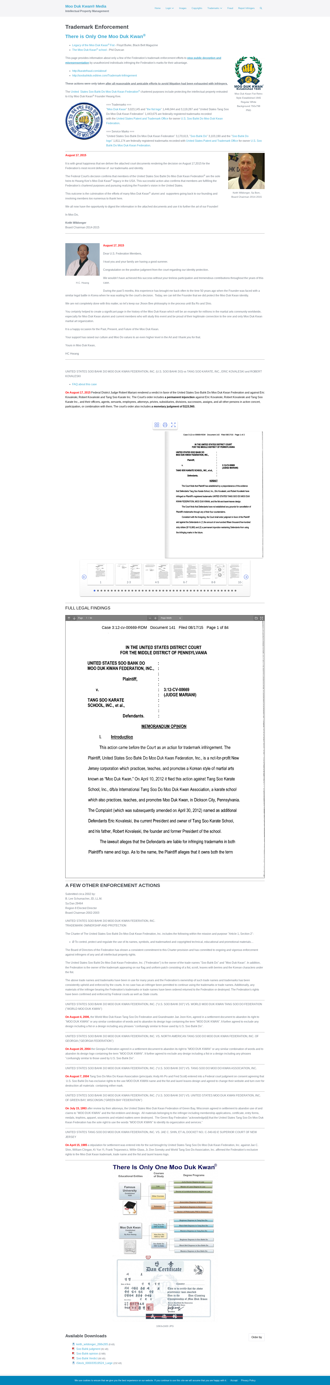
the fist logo (154, 109)
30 (194, 591)
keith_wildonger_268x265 (92, 1344)
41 (232, 591)
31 (198, 591)
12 (132, 591)
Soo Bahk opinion (87, 1353)
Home (158, 8)
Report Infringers (246, 8)
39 (225, 591)
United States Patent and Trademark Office (142, 118)
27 (184, 591)
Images (182, 8)
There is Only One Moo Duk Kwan (105, 36)
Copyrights (197, 8)
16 (146, 591)
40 (228, 591)
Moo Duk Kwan (116, 109)
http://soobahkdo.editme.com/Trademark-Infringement (104, 75)
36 (215, 591)
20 (160, 591)
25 (177, 591)
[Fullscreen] (173, 425)
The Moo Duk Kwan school (89, 49)
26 (180, 591)
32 (201, 591)
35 (211, 591)
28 (187, 591)
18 (153, 591)
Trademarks (213, 8)
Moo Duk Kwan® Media (85, 6)
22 (167, 591)
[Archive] (157, 425)
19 (156, 591)
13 (136, 591)
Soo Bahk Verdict (86, 1358)
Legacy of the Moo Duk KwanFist (93, 45)
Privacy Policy (248, 1380)
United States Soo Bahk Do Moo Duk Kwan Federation (105, 91)
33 (204, 591)
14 (139, 591)
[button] (261, 8)
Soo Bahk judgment (88, 1348)
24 (173, 591)
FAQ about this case (84, 384)
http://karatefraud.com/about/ (89, 70)
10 (125, 591)
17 (149, 591)
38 (222, 591)
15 (143, 591)
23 (170, 591)
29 (191, 591)
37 (218, 591)
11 (129, 591)
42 (235, 591)
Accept (234, 1380)
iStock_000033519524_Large (94, 1363)
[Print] (165, 425)
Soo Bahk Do (198, 136)
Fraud (230, 8)
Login (169, 8)
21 (163, 591)
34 (208, 591)
